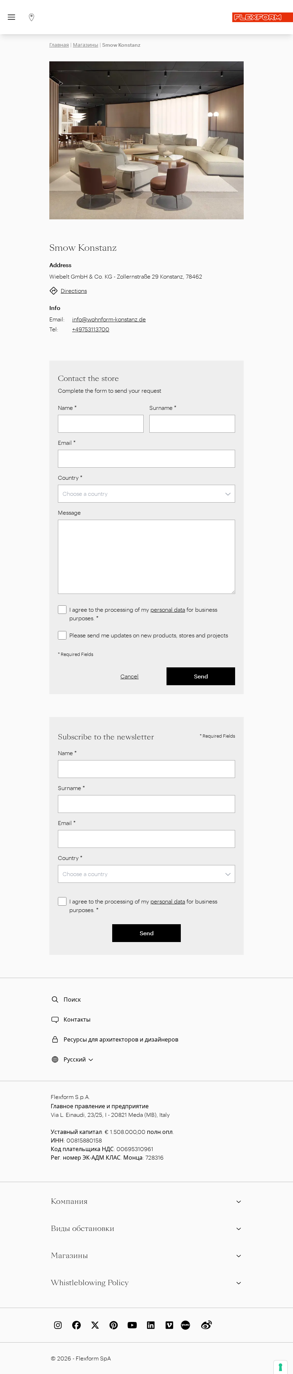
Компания (69, 1201)
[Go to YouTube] (130, 1325)
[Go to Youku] (186, 1325)
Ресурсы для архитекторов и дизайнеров (121, 1039)
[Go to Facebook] (75, 1325)
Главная (59, 45)
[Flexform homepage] (262, 17)
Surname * (163, 407)
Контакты (77, 1019)
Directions (74, 290)
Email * (67, 442)
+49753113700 (90, 329)
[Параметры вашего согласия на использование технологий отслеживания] (280, 1367)
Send (201, 676)
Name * (67, 407)
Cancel (129, 676)
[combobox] (146, 494)
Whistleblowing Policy (90, 1282)
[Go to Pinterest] (112, 1325)
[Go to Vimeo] (168, 1325)
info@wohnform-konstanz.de (109, 319)
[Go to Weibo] (205, 1325)
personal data (167, 609)
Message (69, 512)
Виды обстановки (82, 1228)
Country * (70, 477)
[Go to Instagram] (56, 1325)
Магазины (85, 45)
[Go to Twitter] (93, 1325)
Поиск (72, 999)
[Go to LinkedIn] (149, 1325)
